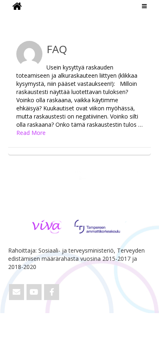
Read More (31, 133)
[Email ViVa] (16, 292)
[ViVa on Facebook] (51, 292)
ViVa (21, 18)
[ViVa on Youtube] (34, 292)
